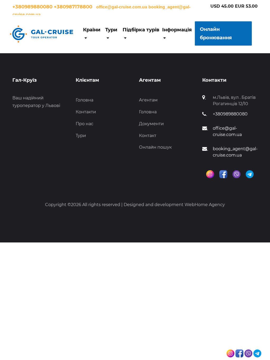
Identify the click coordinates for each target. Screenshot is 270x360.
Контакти (86, 111)
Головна (84, 100)
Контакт (147, 135)
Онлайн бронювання (216, 33)
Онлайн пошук (155, 147)
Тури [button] (111, 30)
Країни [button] (91, 30)
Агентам (148, 100)
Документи (151, 123)
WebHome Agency (205, 204)
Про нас (84, 123)
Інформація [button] (177, 30)
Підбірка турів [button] (141, 30)
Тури (81, 135)
